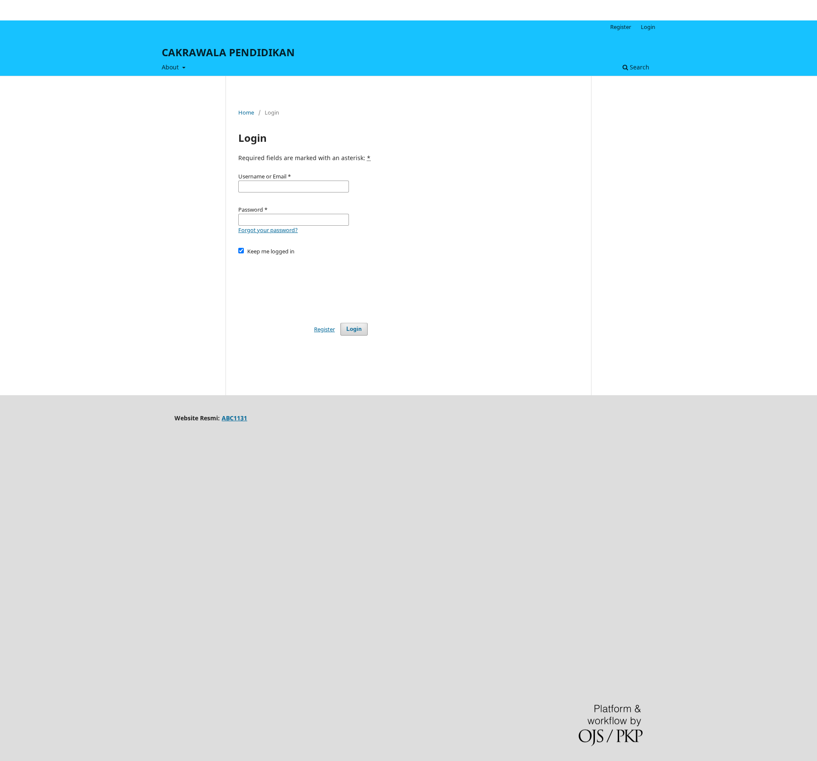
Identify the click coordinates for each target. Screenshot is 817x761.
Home (246, 112)
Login (648, 27)
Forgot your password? (268, 230)
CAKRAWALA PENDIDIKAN (228, 52)
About (171, 67)
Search (638, 67)
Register (620, 27)
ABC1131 (234, 418)
